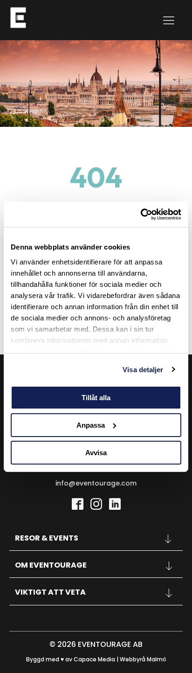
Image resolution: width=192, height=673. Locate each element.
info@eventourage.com (96, 483)
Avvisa (96, 452)
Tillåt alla (96, 398)
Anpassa (90, 425)
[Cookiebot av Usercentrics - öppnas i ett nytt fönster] (140, 214)
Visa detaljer (143, 369)
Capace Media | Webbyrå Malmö (120, 659)
